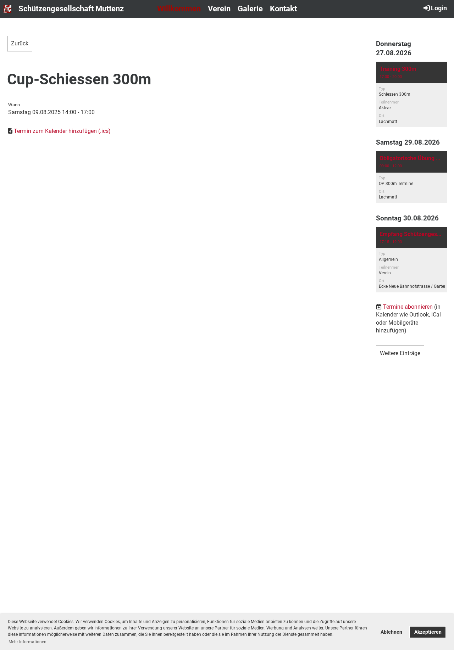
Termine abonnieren (408, 306)
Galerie (250, 8)
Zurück (19, 43)
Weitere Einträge (400, 353)
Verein (219, 8)
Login (439, 8)
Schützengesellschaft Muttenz (71, 8)
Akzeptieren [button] (428, 632)
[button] (411, 94)
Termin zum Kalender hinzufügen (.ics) (62, 131)
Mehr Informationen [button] (27, 641)
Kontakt (283, 8)
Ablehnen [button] (391, 632)
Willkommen (179, 8)
